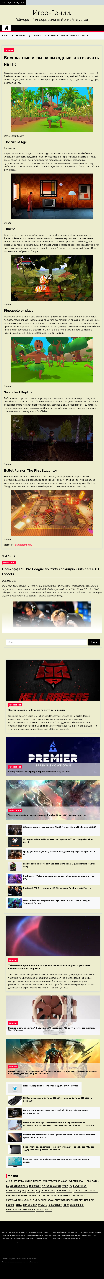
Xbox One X (40, 1200)
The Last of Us (54, 1195)
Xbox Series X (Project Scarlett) (65, 1200)
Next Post (7, 556)
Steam (42, 1195)
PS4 (24, 1191)
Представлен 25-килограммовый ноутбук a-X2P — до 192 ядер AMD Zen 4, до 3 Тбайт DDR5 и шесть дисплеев (58, 1148)
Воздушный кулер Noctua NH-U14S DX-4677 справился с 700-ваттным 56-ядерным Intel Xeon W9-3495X (51, 1029)
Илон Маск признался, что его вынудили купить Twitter (50, 1086)
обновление (77, 1205)
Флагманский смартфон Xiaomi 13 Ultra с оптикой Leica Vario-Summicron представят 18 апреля (59, 1136)
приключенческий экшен (20, 1210)
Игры (87, 1200)
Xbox (82, 1195)
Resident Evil (48, 1191)
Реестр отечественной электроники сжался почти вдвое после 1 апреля (56, 1160)
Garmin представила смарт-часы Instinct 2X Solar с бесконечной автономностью (55, 1111)
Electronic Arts (19, 1186)
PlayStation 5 (13, 1191)
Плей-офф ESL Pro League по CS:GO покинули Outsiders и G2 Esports (57, 888)
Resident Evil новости (18, 1195)
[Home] (6, 28)
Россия (10, 1205)
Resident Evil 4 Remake (86, 1191)
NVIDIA (65, 1186)
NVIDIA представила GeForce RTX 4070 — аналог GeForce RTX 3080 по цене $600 (57, 1099)
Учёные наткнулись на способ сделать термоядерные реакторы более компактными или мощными (49, 967)
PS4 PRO (31, 1191)
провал (40, 1210)
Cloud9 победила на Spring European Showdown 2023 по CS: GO (39, 772)
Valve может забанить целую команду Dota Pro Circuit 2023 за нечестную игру (47, 815)
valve (76, 1195)
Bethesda (19, 1181)
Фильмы (42, 1205)
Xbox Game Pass (14, 1200)
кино (66, 1205)
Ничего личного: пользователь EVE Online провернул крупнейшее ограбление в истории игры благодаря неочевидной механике (52, 1072)
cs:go (64, 1181)
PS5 (38, 1191)
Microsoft (35, 1186)
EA (7, 1186)
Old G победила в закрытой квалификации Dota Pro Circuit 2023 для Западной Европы (56, 901)
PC (70, 1186)
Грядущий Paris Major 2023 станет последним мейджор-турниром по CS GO (59, 853)
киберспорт (55, 1205)
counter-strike (51, 1181)
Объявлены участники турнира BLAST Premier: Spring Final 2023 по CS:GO (59, 827)
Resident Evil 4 (64, 1191)
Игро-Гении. (52, 13)
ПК (92, 1200)
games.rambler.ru (23, 545)
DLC (89, 1181)
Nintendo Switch (51, 1186)
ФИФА (19, 1205)
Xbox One (29, 1200)
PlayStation (80, 1186)
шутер (48, 1210)
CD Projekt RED (33, 1181)
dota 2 (95, 1181)
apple (9, 1181)
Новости (9, 50)
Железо (13, 960)
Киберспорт (9, 562)
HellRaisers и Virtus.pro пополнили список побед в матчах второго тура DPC (58, 877)
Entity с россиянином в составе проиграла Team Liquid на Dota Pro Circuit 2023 (59, 865)
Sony (35, 1195)
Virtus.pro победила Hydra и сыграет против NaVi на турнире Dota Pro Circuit (57, 840)
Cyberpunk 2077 (77, 1181)
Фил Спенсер (30, 1205)
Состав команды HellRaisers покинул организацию (37, 710)
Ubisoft (67, 1195)
